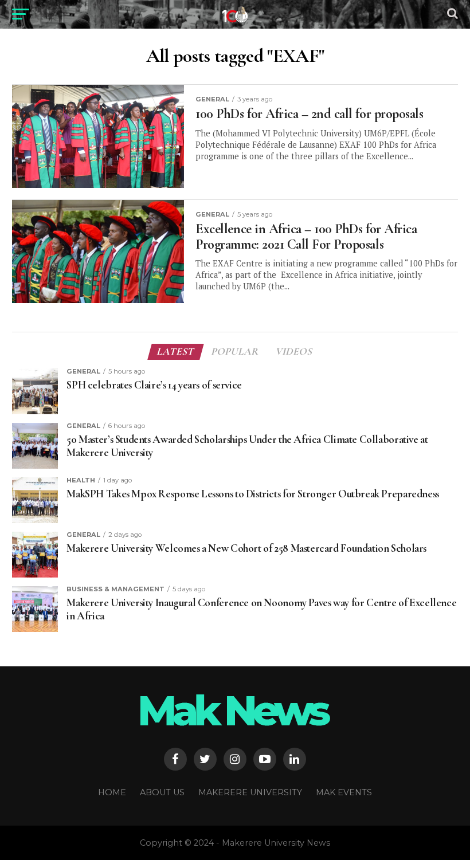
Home (112, 792)
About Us (162, 792)
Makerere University (250, 792)
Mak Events (344, 792)
